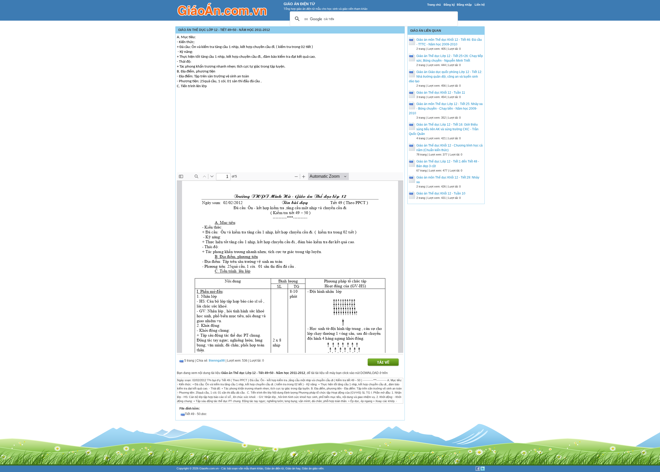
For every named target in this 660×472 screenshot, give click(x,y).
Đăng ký (449, 4)
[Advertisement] (290, 133)
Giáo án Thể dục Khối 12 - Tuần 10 (440, 193)
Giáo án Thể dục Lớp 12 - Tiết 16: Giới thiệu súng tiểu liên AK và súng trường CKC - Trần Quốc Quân (443, 129)
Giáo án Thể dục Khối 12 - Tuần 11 (440, 92)
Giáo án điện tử (274, 468)
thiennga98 (217, 360)
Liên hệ (480, 4)
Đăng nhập (464, 4)
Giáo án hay (292, 468)
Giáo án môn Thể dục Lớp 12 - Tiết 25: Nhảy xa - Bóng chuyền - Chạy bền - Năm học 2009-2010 (446, 108)
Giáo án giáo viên (313, 468)
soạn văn (237, 468)
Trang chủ (434, 4)
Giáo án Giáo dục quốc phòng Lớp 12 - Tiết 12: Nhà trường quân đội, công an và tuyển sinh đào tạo (445, 76)
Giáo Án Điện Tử (299, 4)
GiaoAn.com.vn (209, 468)
